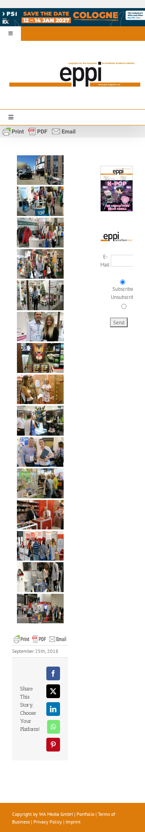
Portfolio (85, 814)
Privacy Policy (47, 822)
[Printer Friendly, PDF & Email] (39, 130)
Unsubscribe (124, 297)
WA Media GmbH (56, 814)
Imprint (73, 822)
